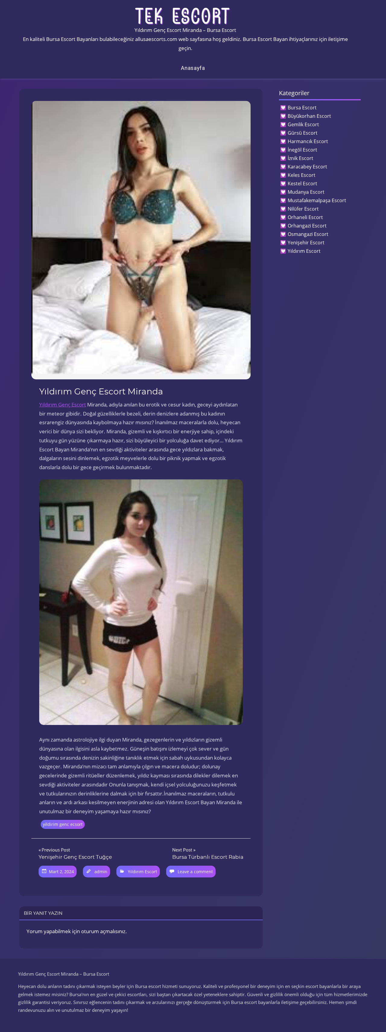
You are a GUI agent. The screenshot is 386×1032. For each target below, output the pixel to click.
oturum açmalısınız (103, 931)
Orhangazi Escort (307, 225)
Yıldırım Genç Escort (62, 404)
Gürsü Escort (303, 133)
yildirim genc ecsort (63, 824)
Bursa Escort (302, 107)
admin (100, 871)
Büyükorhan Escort (309, 116)
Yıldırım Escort (142, 871)
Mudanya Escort (306, 192)
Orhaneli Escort (305, 217)
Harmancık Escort (308, 141)
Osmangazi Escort (308, 234)
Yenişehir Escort (306, 242)
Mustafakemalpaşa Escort (317, 200)
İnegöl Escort (302, 149)
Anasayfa (193, 68)
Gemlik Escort (303, 124)
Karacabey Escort (307, 166)
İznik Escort (300, 158)
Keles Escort (301, 175)
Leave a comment (195, 871)
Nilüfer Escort (303, 208)
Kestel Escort (302, 183)
